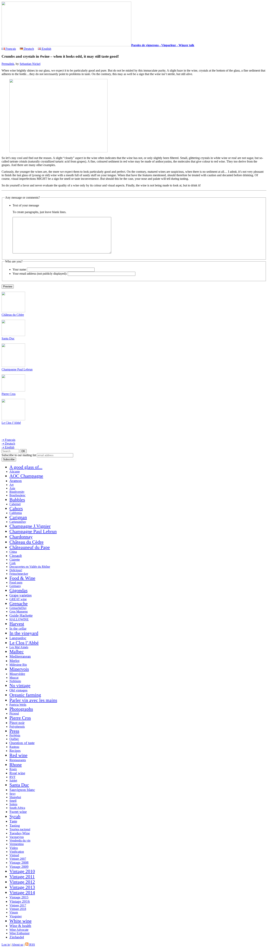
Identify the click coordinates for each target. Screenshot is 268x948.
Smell (12, 800)
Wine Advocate (18, 929)
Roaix (13, 769)
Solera (13, 804)
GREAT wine (18, 599)
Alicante (14, 471)
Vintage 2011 (22, 876)
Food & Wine (22, 578)
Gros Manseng (18, 611)
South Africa (17, 807)
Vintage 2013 (22, 887)
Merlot (14, 661)
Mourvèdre (17, 674)
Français (10, 48)
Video (13, 848)
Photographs (21, 709)
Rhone (15, 764)
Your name (19, 269)
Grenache (18, 603)
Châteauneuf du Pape (29, 547)
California (15, 513)
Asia (12, 488)
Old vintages (18, 690)
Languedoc (17, 638)
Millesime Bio (18, 664)
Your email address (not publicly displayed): (40, 273)
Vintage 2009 (18, 867)
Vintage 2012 (22, 881)
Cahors (16, 508)
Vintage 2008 (18, 862)
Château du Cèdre (13, 314)
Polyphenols (17, 726)
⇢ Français (8, 439)
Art (11, 484)
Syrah (14, 816)
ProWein (14, 735)
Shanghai (15, 797)
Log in (6, 944)
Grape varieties (20, 595)
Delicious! (15, 570)
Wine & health (20, 926)
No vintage (19, 685)
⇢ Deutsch (8, 443)
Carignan (18, 517)
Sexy (12, 793)
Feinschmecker (18, 573)
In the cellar (17, 628)
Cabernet (15, 504)
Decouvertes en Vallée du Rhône (29, 566)
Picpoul (14, 713)
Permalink (8, 63)
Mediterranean (20, 656)
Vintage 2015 (18, 897)
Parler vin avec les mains (33, 700)
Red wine (18, 755)
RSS (31, 944)
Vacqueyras (16, 837)
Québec (14, 739)
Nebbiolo (15, 681)
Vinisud (14, 855)
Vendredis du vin (19, 840)
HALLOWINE (19, 619)
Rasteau (14, 746)
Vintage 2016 (19, 901)
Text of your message (26, 205)
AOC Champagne (26, 476)
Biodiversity (17, 491)
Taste (13, 821)
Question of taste (22, 743)
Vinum (13, 912)
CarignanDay (17, 521)
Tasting (14, 825)
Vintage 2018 (17, 909)
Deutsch (28, 48)
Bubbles (17, 499)
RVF (12, 777)
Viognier (15, 916)
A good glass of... (25, 467)
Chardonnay (21, 536)
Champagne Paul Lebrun (17, 369)
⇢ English (8, 447)
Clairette (14, 559)
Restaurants (17, 760)
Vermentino (16, 844)
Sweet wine (18, 812)
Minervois (19, 669)
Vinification (16, 851)
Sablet (13, 780)
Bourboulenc (17, 495)
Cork (12, 563)
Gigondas (18, 590)
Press (14, 731)
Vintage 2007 (17, 858)
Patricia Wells (17, 704)
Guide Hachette (21, 615)
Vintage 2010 (22, 871)
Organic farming (25, 694)
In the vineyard (23, 633)
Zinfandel (16, 937)
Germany (15, 586)
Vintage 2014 (22, 892)
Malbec (16, 651)
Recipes (15, 751)
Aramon (15, 481)
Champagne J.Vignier (30, 526)
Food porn (15, 582)
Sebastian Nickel (30, 63)
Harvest (16, 623)
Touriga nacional (19, 829)
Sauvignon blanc (22, 790)
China (13, 551)
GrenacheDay (18, 608)
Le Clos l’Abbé (11, 422)
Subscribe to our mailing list (19, 455)
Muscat (13, 677)
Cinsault (15, 556)
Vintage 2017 (17, 905)
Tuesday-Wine (19, 833)
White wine (20, 920)
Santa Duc (8, 338)
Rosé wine (17, 773)
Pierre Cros (8, 394)
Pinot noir (17, 723)
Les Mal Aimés (18, 647)
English (46, 48)
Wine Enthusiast (19, 933)
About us (17, 944)
